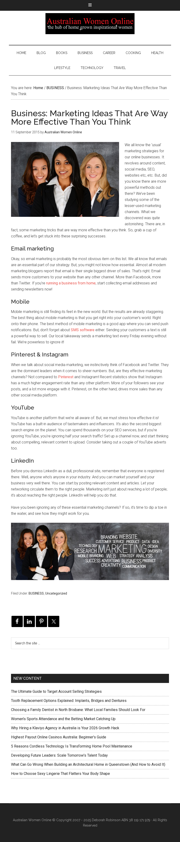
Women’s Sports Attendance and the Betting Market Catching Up (63, 719)
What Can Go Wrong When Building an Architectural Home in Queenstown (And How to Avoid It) (88, 764)
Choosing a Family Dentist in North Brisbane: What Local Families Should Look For (78, 710)
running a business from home (71, 283)
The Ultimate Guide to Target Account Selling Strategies (56, 691)
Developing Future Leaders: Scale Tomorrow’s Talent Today (59, 755)
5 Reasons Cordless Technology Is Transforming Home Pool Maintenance (71, 746)
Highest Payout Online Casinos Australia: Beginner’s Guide (58, 737)
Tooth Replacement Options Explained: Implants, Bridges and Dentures (69, 700)
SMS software (82, 330)
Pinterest (65, 377)
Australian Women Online (90, 23)
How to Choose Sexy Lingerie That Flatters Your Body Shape (60, 773)
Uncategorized (56, 593)
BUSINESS (36, 593)
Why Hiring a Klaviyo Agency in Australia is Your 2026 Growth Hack (65, 728)
